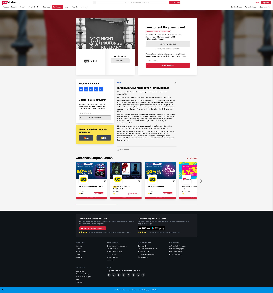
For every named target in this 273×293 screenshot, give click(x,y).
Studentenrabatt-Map (114, 251)
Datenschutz (80, 271)
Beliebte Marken (112, 249)
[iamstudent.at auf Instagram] (86, 89)
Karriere (78, 249)
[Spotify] (119, 275)
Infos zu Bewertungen (83, 277)
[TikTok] (133, 275)
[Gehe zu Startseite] (9, 3)
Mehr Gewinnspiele (168, 44)
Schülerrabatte (265, 7)
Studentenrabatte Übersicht (116, 246)
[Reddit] (138, 275)
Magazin (75, 7)
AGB (77, 279)
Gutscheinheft (33, 7)
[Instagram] (114, 275)
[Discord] (128, 275)
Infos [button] (119, 82)
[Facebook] (109, 275)
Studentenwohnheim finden (147, 249)
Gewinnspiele (57, 7)
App (66, 7)
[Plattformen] (19, 3)
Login (257, 3)
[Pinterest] (124, 275)
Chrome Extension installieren (94, 228)
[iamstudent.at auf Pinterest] (91, 89)
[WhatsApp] (143, 275)
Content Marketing (175, 251)
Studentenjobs (143, 246)
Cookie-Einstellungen (83, 274)
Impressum (79, 282)
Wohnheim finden (251, 7)
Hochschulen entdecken (146, 254)
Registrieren (266, 3)
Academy (84, 7)
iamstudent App (112, 257)
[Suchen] (94, 2)
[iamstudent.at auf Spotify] (96, 89)
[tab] (146, 111)
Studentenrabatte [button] (9, 7)
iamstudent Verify (175, 254)
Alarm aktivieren (168, 65)
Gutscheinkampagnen (177, 249)
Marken (22, 7)
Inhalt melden (124, 150)
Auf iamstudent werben (177, 246)
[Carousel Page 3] (177, 204)
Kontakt (78, 254)
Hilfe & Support (81, 251)
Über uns (79, 246)
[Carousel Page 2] (136, 204)
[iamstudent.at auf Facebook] (81, 89)
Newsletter (111, 260)
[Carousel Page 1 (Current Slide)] (96, 204)
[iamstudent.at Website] (101, 89)
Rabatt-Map (45, 7)
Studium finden (236, 7)
